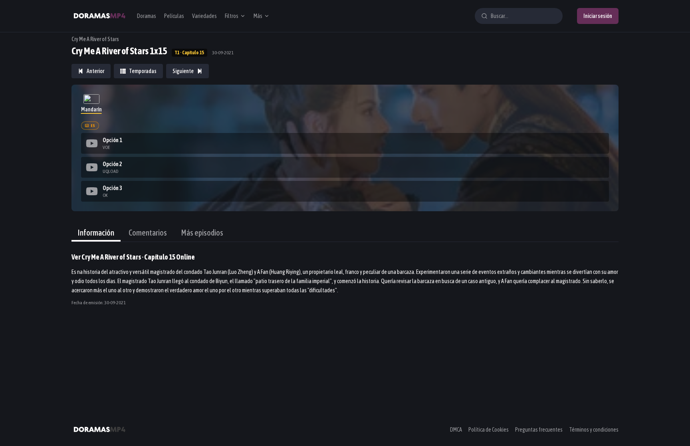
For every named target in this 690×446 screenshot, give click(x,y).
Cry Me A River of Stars (95, 39)
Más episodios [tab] (202, 232)
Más (258, 16)
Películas (174, 16)
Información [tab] (96, 232)
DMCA (456, 429)
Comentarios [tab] (148, 232)
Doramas (146, 16)
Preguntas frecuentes (539, 429)
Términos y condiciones (594, 429)
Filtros (231, 16)
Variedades (204, 16)
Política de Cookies (488, 429)
